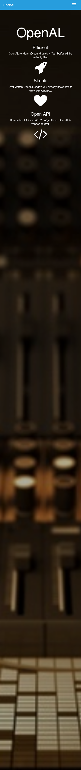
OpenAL (9, 4)
